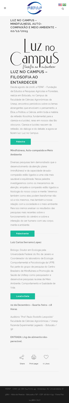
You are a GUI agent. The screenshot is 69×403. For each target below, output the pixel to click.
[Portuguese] (64, 4)
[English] (60, 4)
